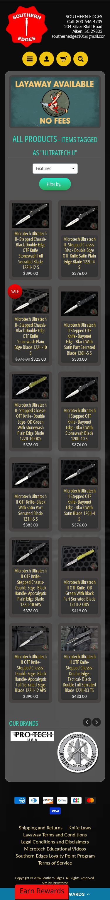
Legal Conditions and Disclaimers (55, 841)
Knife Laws (79, 827)
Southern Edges (53, 878)
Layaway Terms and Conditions (55, 834)
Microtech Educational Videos (55, 848)
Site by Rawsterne (55, 883)
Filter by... (55, 184)
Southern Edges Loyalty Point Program (55, 855)
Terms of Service (55, 862)
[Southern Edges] (27, 27)
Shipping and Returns (40, 827)
